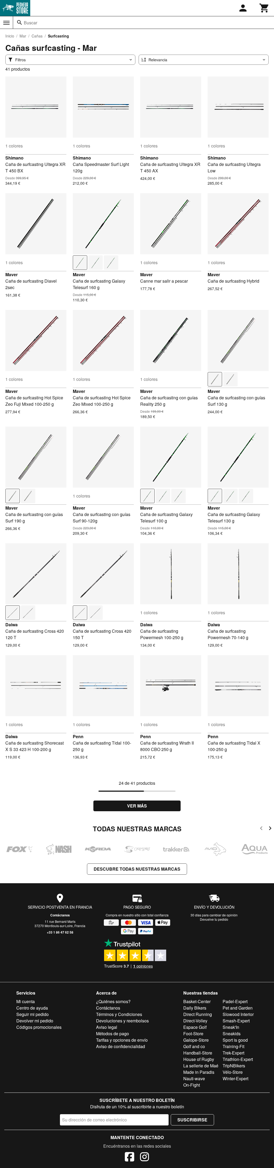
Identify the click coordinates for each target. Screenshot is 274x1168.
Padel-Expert (235, 1001)
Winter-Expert (235, 1078)
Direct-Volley (195, 1021)
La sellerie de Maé (200, 1066)
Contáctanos (60, 915)
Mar (23, 36)
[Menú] (6, 22)
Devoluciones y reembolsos (122, 1021)
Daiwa (11, 624)
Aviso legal (106, 1027)
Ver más (137, 806)
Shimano (14, 158)
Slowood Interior (238, 1014)
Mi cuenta (25, 1001)
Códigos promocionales (39, 1027)
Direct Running (197, 1014)
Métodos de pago (112, 1033)
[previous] (261, 829)
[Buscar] (19, 22)
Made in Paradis (198, 1072)
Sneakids (232, 1033)
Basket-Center (197, 1001)
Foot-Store (193, 1033)
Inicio (9, 36)
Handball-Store (197, 1053)
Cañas (37, 36)
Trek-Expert (233, 1053)
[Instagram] (144, 1157)
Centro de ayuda (32, 1008)
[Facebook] (129, 1157)
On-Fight (191, 1085)
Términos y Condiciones (119, 1014)
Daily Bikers (194, 1008)
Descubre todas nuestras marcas (137, 869)
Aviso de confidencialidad (120, 1046)
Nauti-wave (194, 1078)
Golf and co (194, 1046)
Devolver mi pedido (34, 1021)
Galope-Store (196, 1040)
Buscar (30, 23)
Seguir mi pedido (32, 1014)
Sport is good (235, 1040)
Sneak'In (231, 1027)
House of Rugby (198, 1059)
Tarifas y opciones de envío (122, 1040)
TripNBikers (234, 1066)
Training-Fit (233, 1046)
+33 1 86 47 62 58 (60, 932)
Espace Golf (195, 1027)
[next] (270, 829)
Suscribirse (192, 1120)
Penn (78, 736)
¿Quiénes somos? (113, 1001)
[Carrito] (264, 8)
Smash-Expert (236, 1021)
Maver (11, 274)
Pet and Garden (238, 1008)
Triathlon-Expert (238, 1059)
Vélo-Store (233, 1072)
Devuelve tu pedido (214, 919)
